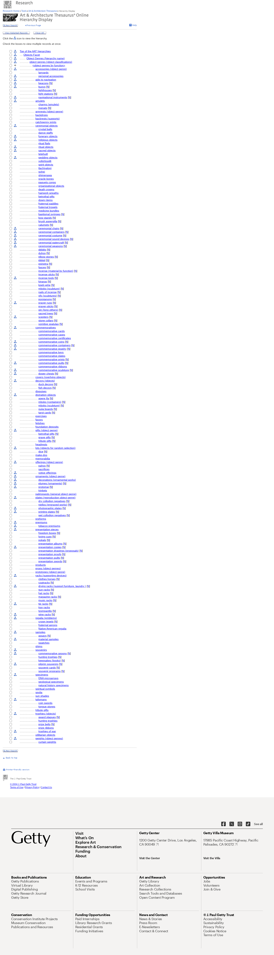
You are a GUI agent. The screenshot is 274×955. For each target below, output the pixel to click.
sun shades (42, 695)
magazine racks (47, 596)
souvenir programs (49, 671)
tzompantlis (45, 610)
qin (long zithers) (48, 309)
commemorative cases (51, 334)
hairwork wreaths (48, 192)
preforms (40, 518)
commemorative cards (51, 331)
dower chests (46, 373)
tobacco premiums (49, 525)
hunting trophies (47, 656)
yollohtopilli (44, 161)
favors (39, 419)
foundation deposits (47, 426)
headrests (41, 444)
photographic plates (50, 508)
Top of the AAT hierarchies (35, 51)
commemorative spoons (52, 653)
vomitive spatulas (48, 323)
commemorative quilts (51, 362)
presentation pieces (47, 529)
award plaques (47, 717)
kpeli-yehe (44, 285)
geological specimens (51, 681)
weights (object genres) (49, 738)
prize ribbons (46, 727)
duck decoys (45, 384)
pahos (42, 465)
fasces (42, 267)
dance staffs (45, 132)
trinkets (42, 490)
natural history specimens (53, 685)
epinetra (43, 263)
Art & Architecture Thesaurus (43, 11)
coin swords (45, 702)
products (40, 564)
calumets (43, 224)
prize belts (44, 724)
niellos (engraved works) (52, 504)
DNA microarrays (48, 678)
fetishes (40, 423)
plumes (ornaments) (50, 483)
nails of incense (47, 292)
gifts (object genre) (46, 430)
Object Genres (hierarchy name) (45, 58)
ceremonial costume (50, 235)
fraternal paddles (48, 203)
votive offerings (47, 472)
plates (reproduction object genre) (55, 497)
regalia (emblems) (46, 617)
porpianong (45, 299)
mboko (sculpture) (49, 288)
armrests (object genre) (49, 111)
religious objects (47, 139)
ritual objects (45, 146)
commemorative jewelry (52, 348)
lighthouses (45, 90)
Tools (24, 11)
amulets (40, 100)
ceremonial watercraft (51, 242)
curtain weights (47, 741)
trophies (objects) (45, 713)
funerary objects (47, 136)
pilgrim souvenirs (48, 664)
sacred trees (45, 313)
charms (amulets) (48, 104)
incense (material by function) (55, 270)
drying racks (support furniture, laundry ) (62, 586)
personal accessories (50, 76)
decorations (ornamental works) (57, 479)
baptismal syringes (49, 214)
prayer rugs (45, 302)
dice (40, 451)
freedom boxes (47, 532)
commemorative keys (51, 352)
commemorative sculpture (53, 370)
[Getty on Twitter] (231, 824)
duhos (42, 253)
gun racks (44, 589)
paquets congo (47, 182)
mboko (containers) (49, 401)
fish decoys (45, 387)
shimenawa (45, 175)
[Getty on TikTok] (248, 824)
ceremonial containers (51, 231)
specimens (41, 674)
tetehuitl (43, 153)
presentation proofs (49, 554)
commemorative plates (51, 355)
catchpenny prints (45, 122)
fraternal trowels (47, 207)
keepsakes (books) (49, 660)
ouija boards (45, 409)
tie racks (43, 603)
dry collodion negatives (51, 501)
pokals (42, 540)
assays (42, 635)
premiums (41, 522)
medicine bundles (48, 210)
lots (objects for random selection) (55, 447)
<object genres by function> (48, 65)
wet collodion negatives (52, 515)
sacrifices (43, 469)
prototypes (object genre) (50, 571)
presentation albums (50, 543)
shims (38, 646)
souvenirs (41, 649)
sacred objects (47, 150)
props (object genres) (48, 568)
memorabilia (42, 458)
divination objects (45, 394)
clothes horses (47, 579)
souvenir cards (47, 667)
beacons (43, 83)
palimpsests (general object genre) (55, 494)
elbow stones (46, 256)
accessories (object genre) (51, 68)
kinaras (42, 281)
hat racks (43, 593)
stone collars (45, 320)
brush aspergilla (47, 221)
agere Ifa (43, 398)
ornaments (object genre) (50, 476)
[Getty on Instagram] (240, 824)
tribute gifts (44, 440)
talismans (41, 699)
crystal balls (45, 129)
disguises (40, 391)
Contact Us (46, 787)
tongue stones (46, 706)
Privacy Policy (32, 787)
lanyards (43, 72)
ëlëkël (41, 260)
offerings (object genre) (49, 462)
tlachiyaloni (44, 168)
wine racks (44, 614)
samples (40, 632)
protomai (43, 486)
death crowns (46, 189)
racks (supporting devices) (51, 575)
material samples (48, 639)
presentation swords (50, 561)
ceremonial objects (46, 125)
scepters (43, 316)
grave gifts (44, 437)
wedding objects (47, 157)
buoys (41, 86)
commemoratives (45, 327)
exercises (41, 416)
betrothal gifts (46, 196)
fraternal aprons (47, 625)
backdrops (41, 115)
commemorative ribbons (52, 366)
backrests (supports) (47, 118)
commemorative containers (54, 345)
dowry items (45, 200)
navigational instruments (52, 97)
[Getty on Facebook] (223, 824)
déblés (42, 249)
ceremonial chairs (48, 228)
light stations (45, 93)
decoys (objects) (45, 380)
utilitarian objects (45, 734)
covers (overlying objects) (50, 377)
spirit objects (45, 164)
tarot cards (44, 412)
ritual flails (44, 143)
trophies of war (47, 731)
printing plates (46, 511)
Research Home (11, 11)
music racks (45, 600)
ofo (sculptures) (47, 295)
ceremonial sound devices (53, 238)
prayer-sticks (45, 306)
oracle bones (46, 178)
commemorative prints (51, 359)
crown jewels (45, 621)
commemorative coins (51, 341)
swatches (43, 642)
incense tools (46, 277)
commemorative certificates (54, 338)
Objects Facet (31, 54)
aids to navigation (45, 79)
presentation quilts (49, 557)
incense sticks (46, 274)
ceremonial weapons (50, 246)
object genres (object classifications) (50, 61)
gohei (41, 171)
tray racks (44, 607)
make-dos (41, 455)
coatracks (44, 582)
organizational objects (51, 185)
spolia (38, 692)
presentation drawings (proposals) (58, 550)
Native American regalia (52, 628)
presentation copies (50, 547)
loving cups (45, 536)
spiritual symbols (45, 688)
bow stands (45, 217)
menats (42, 107)
